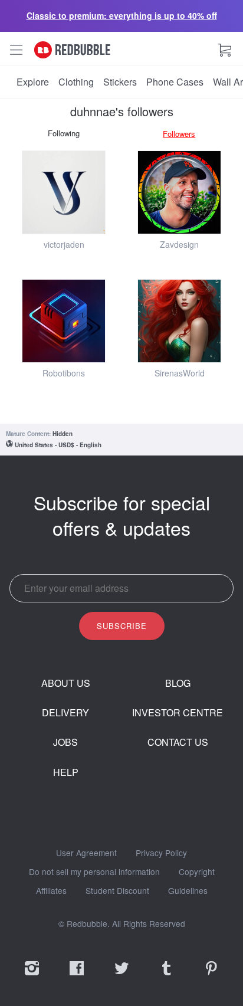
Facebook (77, 975)
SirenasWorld (180, 373)
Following (64, 133)
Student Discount (117, 891)
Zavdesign (179, 244)
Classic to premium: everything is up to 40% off (122, 15)
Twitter (121, 975)
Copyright (197, 872)
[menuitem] (33, 82)
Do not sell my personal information (94, 872)
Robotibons (63, 373)
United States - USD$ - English (58, 445)
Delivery (65, 712)
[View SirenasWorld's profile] (179, 321)
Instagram (32, 975)
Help (65, 772)
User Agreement (86, 853)
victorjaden (64, 244)
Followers (179, 133)
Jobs (65, 742)
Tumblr (166, 975)
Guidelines (188, 891)
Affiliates (51, 891)
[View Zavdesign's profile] (179, 192)
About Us (65, 683)
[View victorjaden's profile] (64, 192)
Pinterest (211, 975)
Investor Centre (177, 712)
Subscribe (122, 625)
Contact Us (177, 742)
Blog (178, 683)
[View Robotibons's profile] (64, 321)
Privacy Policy (161, 853)
